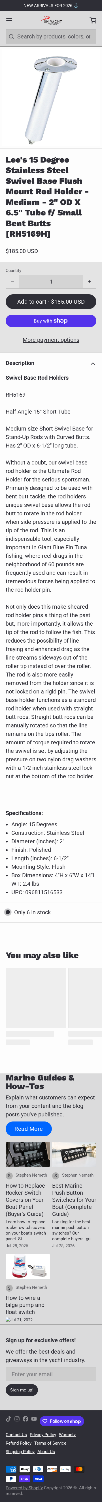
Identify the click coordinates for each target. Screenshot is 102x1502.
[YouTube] (34, 1421)
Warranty (67, 1434)
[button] (51, 301)
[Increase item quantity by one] (89, 282)
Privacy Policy (43, 1434)
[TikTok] (8, 1421)
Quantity (13, 270)
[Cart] (90, 20)
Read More (28, 1128)
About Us (46, 1451)
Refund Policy (18, 1443)
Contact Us (16, 1434)
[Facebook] (25, 1421)
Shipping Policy (20, 1451)
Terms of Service (50, 1443)
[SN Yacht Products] (51, 20)
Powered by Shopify (24, 1487)
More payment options (51, 339)
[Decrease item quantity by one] (12, 282)
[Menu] (12, 20)
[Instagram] (17, 1421)
